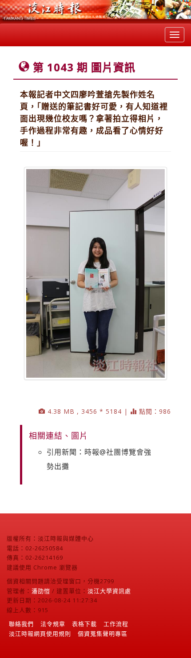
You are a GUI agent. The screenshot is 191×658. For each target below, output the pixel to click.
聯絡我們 (21, 624)
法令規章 (52, 624)
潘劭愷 (41, 591)
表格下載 (84, 624)
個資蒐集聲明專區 (102, 634)
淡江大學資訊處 (109, 591)
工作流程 (115, 624)
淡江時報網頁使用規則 (40, 634)
